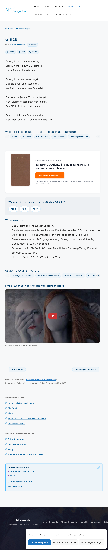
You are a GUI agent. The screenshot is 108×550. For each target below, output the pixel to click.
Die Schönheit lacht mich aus (22, 471)
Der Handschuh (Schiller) (48, 275)
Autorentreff (39, 14)
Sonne (12, 475)
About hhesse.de (69, 522)
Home (36, 6)
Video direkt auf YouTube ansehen (22, 345)
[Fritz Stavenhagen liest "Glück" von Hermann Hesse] (52, 316)
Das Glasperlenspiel (17, 444)
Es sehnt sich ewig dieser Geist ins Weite (27, 418)
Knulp (10, 449)
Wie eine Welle (42, 137)
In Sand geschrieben (79, 137)
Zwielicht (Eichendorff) (73, 275)
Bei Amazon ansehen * (50, 175)
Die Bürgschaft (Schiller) (22, 275)
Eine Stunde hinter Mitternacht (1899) (25, 454)
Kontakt (83, 522)
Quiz (23, 52)
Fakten (34, 52)
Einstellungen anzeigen (91, 542)
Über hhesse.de (50, 522)
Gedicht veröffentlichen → (20, 482)
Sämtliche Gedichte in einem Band (41, 380)
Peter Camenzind (16, 439)
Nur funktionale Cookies (64, 542)
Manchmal (26, 137)
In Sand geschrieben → (86, 369)
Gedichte (72, 6)
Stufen (14, 137)
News (47, 6)
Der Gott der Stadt (16, 423)
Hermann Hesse (23, 29)
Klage (10, 413)
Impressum (95, 522)
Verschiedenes (61, 14)
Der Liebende (59, 137)
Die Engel (12, 408)
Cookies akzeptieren (39, 542)
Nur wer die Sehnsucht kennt (21, 403)
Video (11, 52)
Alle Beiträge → (15, 487)
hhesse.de (23, 520)
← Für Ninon (17, 369)
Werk (57, 6)
